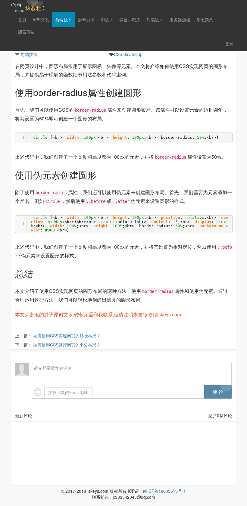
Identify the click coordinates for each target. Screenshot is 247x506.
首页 (22, 20)
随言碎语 (26, 32)
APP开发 (41, 20)
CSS (118, 54)
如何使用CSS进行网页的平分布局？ (67, 345)
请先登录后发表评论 (53, 368)
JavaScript (134, 54)
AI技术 (107, 20)
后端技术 (154, 20)
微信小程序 (129, 20)
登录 (229, 44)
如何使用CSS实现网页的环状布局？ (67, 336)
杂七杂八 (204, 20)
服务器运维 (179, 20)
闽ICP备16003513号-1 (164, 491)
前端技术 (63, 20)
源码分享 (86, 20)
